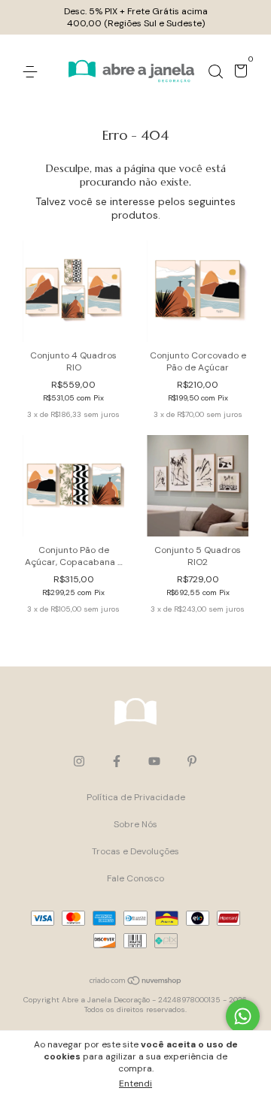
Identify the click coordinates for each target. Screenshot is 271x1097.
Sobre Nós (135, 824)
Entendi (135, 1083)
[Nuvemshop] (136, 982)
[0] (238, 72)
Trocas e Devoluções (135, 851)
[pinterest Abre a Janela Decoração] (192, 761)
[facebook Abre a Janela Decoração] (117, 761)
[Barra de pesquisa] (215, 72)
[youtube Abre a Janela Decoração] (154, 761)
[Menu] (33, 72)
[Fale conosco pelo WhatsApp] (243, 1016)
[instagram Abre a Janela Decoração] (79, 761)
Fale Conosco (135, 878)
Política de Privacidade (136, 797)
